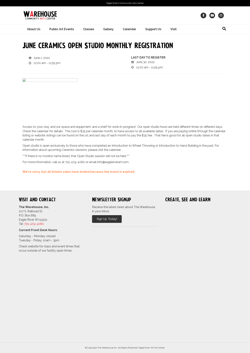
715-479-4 (31, 224)
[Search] (224, 28)
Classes (88, 29)
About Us (33, 29)
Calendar (129, 29)
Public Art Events (61, 29)
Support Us (153, 29)
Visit (173, 29)
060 (41, 224)
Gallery (108, 29)
